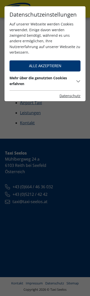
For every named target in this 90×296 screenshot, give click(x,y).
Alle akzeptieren (45, 65)
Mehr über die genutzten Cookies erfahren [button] (38, 81)
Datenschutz (70, 95)
